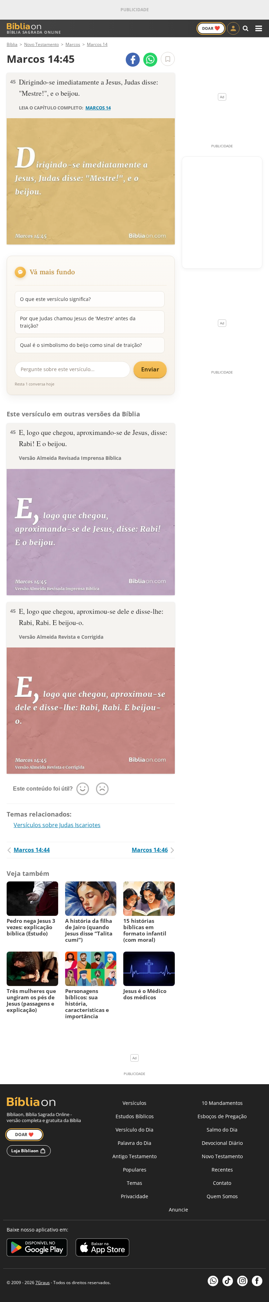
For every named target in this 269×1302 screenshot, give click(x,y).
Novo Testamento (222, 1156)
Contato (222, 1183)
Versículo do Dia (134, 1129)
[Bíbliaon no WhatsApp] (213, 1281)
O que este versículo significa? (55, 299)
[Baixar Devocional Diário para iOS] (102, 1248)
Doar (211, 28)
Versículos (134, 1103)
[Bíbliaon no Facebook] (257, 1281)
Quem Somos (222, 1196)
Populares (134, 1169)
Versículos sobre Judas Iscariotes (57, 825)
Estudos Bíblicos (135, 1116)
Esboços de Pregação (222, 1116)
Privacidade (134, 1196)
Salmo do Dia (222, 1129)
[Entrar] (233, 28)
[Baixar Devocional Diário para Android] (37, 1248)
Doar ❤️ (24, 1134)
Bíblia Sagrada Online (34, 32)
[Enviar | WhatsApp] (150, 60)
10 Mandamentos (222, 1103)
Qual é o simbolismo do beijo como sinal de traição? (81, 345)
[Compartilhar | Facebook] (133, 60)
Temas (134, 1183)
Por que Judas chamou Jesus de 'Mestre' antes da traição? (78, 322)
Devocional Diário (222, 1143)
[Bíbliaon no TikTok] (227, 1281)
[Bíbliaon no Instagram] (242, 1281)
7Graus (42, 1283)
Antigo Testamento (134, 1156)
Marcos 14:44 (32, 850)
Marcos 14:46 (150, 850)
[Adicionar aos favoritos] (168, 59)
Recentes (222, 1169)
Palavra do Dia (134, 1143)
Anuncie (178, 1209)
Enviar (150, 369)
